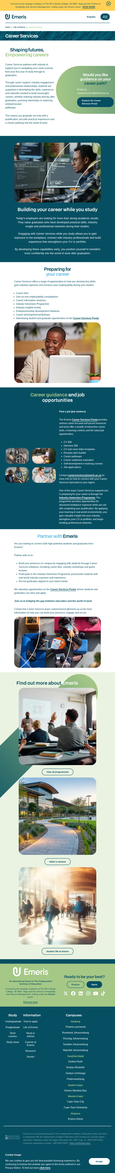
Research (30, 1051)
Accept (99, 1161)
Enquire (91, 16)
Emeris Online (75, 1119)
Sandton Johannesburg (75, 1044)
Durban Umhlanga (75, 1073)
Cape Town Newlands (75, 1107)
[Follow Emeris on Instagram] (88, 993)
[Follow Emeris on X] (65, 993)
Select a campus (57, 861)
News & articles (30, 1035)
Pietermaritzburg (75, 1079)
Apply (94, 984)
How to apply (31, 1021)
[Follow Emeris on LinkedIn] (80, 993)
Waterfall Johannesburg (75, 1050)
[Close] (108, 3)
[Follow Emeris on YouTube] (95, 993)
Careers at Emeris (30, 1044)
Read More (89, 7)
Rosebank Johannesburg (75, 1032)
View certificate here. (80, 1143)
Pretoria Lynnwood (76, 1027)
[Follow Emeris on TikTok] (103, 993)
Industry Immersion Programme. (77, 497)
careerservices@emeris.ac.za (93, 93)
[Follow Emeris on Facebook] (73, 993)
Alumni (30, 1056)
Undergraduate (12, 1021)
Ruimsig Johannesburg (75, 1038)
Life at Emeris (19, 27)
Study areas (12, 1042)
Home (8, 27)
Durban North (75, 1061)
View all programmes (58, 771)
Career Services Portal (86, 318)
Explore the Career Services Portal (91, 102)
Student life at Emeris (57, 951)
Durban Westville (75, 1067)
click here (44, 1168)
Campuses (74, 1015)
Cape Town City (75, 1101)
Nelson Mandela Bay (75, 1090)
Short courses (12, 1035)
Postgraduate (13, 1027)
